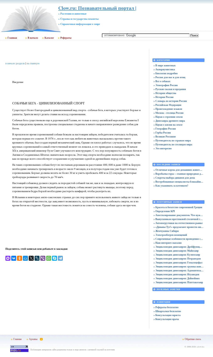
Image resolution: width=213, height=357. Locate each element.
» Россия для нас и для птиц (169, 77)
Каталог (49, 37)
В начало (33, 37)
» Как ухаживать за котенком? (171, 185)
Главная (12, 37)
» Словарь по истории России (170, 101)
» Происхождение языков (168, 109)
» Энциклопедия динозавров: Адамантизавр (178, 270)
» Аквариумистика (164, 69)
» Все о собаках (162, 81)
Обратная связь (193, 339)
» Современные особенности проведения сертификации (178, 239)
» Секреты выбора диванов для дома (174, 177)
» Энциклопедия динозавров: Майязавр (176, 250)
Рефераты (65, 37)
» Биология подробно (166, 73)
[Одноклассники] (19, 258)
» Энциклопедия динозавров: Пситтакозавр (178, 282)
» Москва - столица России (168, 113)
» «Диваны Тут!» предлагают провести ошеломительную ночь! (178, 227)
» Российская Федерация (167, 105)
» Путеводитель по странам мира (172, 140)
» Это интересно (163, 148)
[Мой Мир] (25, 258)
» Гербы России (162, 132)
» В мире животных (165, 65)
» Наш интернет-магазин (168, 243)
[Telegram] (60, 258)
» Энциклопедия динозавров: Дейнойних (177, 278)
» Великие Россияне (165, 136)
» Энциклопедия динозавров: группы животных (178, 266)
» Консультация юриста (167, 315)
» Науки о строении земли (168, 117)
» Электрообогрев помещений (170, 235)
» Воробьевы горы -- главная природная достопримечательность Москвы (178, 173)
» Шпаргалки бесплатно (167, 311)
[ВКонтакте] (13, 258)
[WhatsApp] (48, 258)
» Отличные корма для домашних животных (178, 170)
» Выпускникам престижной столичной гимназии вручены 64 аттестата (178, 219)
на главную (33, 63)
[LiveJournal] (37, 258)
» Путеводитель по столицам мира (173, 144)
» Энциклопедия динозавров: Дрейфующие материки (178, 246)
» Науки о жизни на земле (168, 124)
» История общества (165, 93)
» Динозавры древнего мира (169, 120)
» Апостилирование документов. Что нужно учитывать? (178, 215)
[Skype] (54, 258)
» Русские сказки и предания (170, 89)
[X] (31, 258)
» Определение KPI (164, 211)
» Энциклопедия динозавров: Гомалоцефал (178, 262)
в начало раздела (15, 63)
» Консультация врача (166, 319)
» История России (163, 97)
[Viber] (42, 258)
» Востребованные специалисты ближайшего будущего (178, 181)
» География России (165, 128)
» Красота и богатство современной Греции (178, 207)
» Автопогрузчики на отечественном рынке (178, 223)
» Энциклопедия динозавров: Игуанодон (176, 274)
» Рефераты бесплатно (166, 307)
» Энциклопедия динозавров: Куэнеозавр (177, 254)
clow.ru (200, 346)
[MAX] (7, 258)
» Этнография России (166, 85)
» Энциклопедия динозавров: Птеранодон (177, 258)
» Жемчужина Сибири (166, 231)
